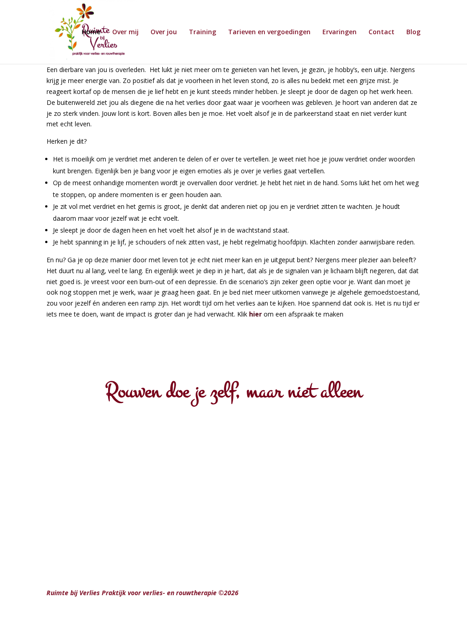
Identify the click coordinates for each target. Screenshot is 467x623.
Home (91, 32)
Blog (413, 32)
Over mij (125, 32)
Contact (381, 32)
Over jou (163, 32)
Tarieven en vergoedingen (269, 32)
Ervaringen (339, 32)
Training (202, 32)
